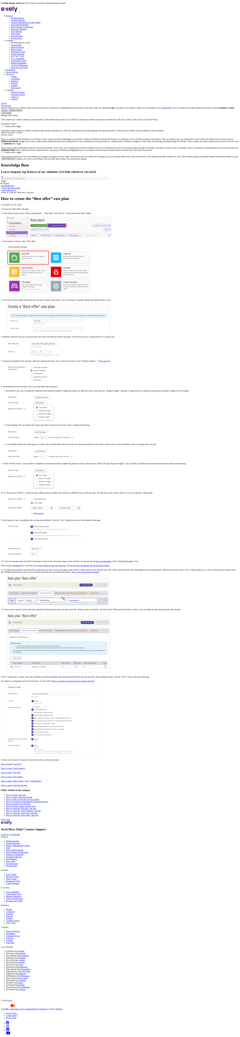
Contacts (14, 99)
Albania (21, 951)
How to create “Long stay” (11, 764)
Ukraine (21, 985)
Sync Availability (17, 59)
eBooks (14, 77)
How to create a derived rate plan (14, 785)
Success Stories (12, 72)
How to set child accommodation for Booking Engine (27, 802)
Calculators (15, 79)
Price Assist (15, 34)
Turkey (20, 983)
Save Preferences (8, 159)
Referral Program (18, 92)
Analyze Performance (19, 65)
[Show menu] (19, 12)
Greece (20, 965)
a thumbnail (16, 566)
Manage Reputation (18, 63)
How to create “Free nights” (12, 777)
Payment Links (17, 36)
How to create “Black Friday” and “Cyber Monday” (21, 781)
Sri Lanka (24, 978)
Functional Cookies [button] (8, 124)
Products (9, 16)
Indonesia (23, 967)
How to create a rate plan (16, 795)
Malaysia (22, 974)
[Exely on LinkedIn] (7, 1030)
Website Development (14, 855)
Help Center (16, 88)
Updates (14, 86)
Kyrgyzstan (25, 971)
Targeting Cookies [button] (8, 150)
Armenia (22, 953)
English (6, 183)
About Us (15, 97)
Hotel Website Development (22, 27)
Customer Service (18, 95)
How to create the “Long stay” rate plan (21, 813)
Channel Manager (18, 20)
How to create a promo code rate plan (21, 806)
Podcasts (14, 83)
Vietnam (22, 989)
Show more (5, 819)
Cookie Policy (166, 108)
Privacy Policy (12, 1013)
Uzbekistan (25, 987)
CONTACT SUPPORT (10, 835)
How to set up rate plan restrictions (85, 572)
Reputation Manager (19, 29)
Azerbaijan (24, 956)
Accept (4, 110)
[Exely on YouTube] (8, 1034)
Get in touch (6, 106)
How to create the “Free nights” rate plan (22, 815)
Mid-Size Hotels (17, 47)
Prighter (59, 1009)
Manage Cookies (16, 110)
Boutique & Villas (18, 52)
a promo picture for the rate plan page (51, 566)
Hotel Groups (16, 50)
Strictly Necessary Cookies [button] (11, 133)
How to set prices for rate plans (18, 804)
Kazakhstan (25, 969)
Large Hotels (16, 45)
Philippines (25, 976)
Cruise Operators (17, 54)
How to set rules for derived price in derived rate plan (73, 681)
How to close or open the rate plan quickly (23, 799)
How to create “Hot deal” (11, 773)
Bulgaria (22, 958)
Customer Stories (13, 921)
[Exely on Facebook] (7, 1023)
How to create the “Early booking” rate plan (23, 811)
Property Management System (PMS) (25, 23)
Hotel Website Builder (19, 25)
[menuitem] (122, 27)
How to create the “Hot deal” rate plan (21, 808)
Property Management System (18, 846)
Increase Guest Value (19, 68)
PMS (8, 848)
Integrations (10, 70)
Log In (3, 103)
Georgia (21, 962)
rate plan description (103, 561)
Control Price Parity (19, 61)
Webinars (14, 81)
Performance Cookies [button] (9, 141)
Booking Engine (17, 18)
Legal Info (10, 943)
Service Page (11, 1018)
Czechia (21, 960)
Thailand (22, 980)
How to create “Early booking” (13, 768)
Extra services (104, 361)
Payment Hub (16, 38)
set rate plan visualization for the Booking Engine (89, 566)
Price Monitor (16, 32)
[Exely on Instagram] (7, 1027)
